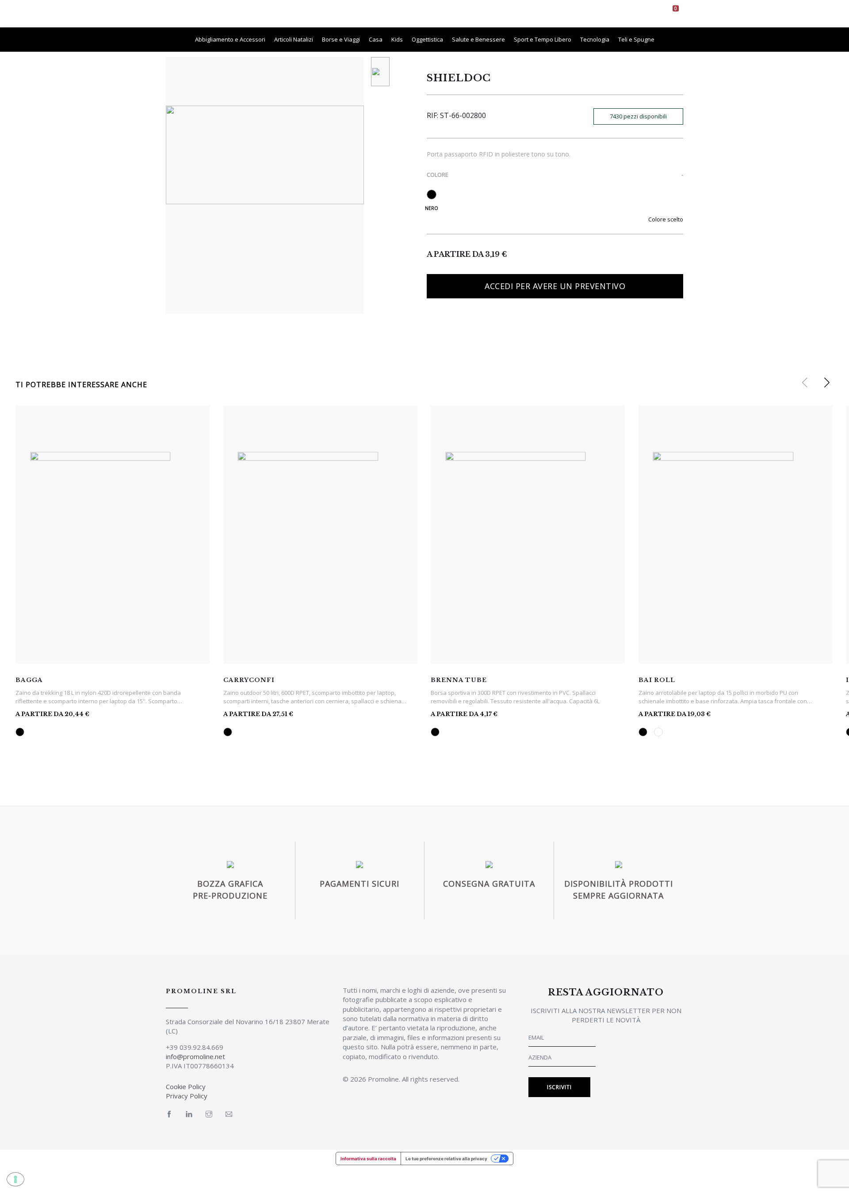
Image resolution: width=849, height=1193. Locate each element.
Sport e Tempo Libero (542, 39)
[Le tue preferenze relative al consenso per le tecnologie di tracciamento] (15, 1179)
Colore (437, 175)
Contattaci (563, 13)
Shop (428, 13)
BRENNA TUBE (459, 680)
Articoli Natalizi (293, 39)
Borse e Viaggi (341, 39)
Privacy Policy (186, 1095)
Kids (397, 39)
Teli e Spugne (636, 39)
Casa (375, 39)
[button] (827, 383)
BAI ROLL (657, 680)
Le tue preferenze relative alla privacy (446, 1158)
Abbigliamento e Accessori (230, 39)
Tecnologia (594, 39)
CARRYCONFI (249, 680)
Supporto (520, 13)
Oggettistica (427, 39)
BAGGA (29, 680)
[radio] (431, 194)
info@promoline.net (195, 1056)
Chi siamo (394, 13)
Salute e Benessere (478, 39)
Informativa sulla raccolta (368, 1158)
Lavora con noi (470, 13)
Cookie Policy (186, 1086)
